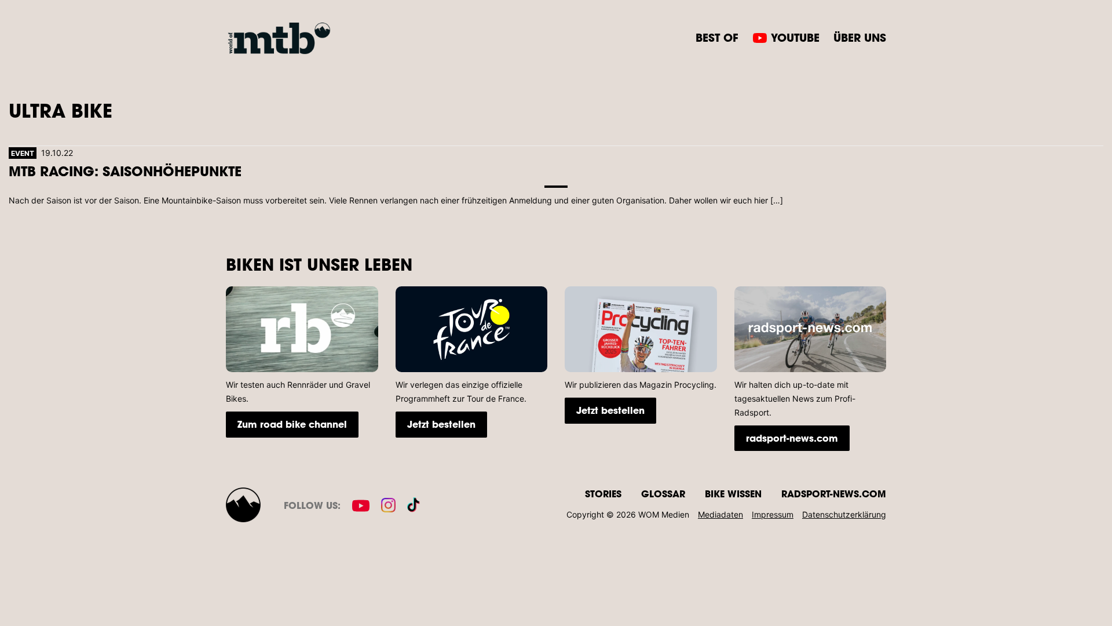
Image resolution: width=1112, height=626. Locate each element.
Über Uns (859, 37)
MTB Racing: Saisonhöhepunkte (125, 171)
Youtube (795, 37)
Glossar (663, 493)
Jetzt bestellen (441, 424)
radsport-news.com (792, 438)
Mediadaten (720, 514)
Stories (603, 493)
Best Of (717, 37)
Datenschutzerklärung (844, 514)
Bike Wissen (733, 493)
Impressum (772, 514)
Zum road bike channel (292, 424)
